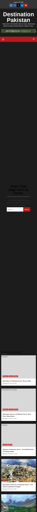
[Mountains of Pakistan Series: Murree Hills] (18, 367)
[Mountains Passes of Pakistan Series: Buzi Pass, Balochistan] (18, 400)
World (16, 376)
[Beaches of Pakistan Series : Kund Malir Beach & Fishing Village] (18, 435)
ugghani (6, 489)
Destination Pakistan (18, 17)
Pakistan (5, 376)
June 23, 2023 (13, 489)
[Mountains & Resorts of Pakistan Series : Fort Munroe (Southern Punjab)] (18, 470)
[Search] (34, 39)
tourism (11, 376)
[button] (3, 39)
